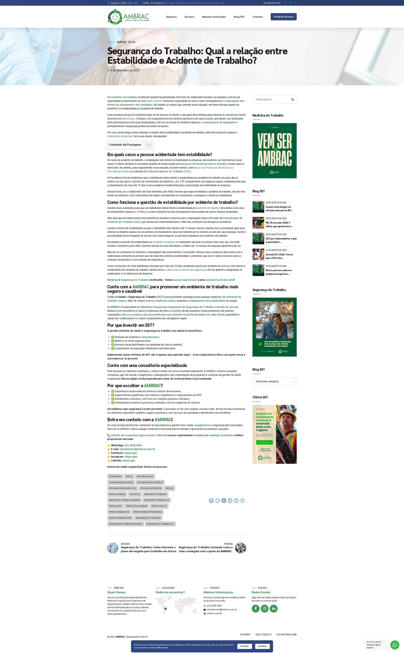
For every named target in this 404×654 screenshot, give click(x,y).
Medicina (112, 279)
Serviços (189, 16)
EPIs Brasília (115, 476)
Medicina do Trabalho (155, 494)
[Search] (292, 99)
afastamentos (150, 337)
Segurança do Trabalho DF (160, 524)
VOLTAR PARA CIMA (286, 634)
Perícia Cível (115, 506)
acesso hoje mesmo (185, 279)
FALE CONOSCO (264, 634)
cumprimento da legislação (219, 122)
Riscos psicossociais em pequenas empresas (279, 271)
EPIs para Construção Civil (122, 488)
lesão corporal (153, 100)
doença (225, 266)
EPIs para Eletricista (151, 488)
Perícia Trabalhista (119, 512)
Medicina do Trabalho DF (156, 500)
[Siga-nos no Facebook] (256, 609)
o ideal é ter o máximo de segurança (185, 269)
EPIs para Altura (145, 476)
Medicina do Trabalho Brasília (124, 500)
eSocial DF (135, 494)
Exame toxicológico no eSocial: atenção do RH (278, 208)
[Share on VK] (236, 500)
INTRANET (246, 634)
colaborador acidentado (120, 136)
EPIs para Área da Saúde (121, 482)
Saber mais (162, 647)
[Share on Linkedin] (230, 500)
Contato (258, 16)
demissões (128, 118)
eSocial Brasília (117, 494)
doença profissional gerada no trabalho (203, 163)
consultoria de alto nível (219, 279)
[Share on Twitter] (217, 500)
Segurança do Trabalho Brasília (125, 524)
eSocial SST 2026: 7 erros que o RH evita (279, 256)
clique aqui (130, 452)
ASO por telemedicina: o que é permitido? (281, 240)
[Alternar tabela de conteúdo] (146, 145)
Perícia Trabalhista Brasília (147, 512)
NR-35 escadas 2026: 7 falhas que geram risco (278, 224)
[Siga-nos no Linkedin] (274, 609)
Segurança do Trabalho (135, 279)
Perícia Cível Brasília (136, 506)
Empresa (171, 16)
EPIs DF (129, 476)
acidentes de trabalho (124, 97)
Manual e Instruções (214, 16)
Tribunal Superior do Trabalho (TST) (169, 171)
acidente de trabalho (207, 207)
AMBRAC (122, 42)
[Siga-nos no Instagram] (265, 609)
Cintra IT (144, 637)
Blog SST (239, 16)
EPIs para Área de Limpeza (150, 482)
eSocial (169, 488)
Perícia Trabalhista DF (120, 518)
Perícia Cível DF (159, 506)
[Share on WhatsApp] (242, 500)
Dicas (131, 42)
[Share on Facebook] (211, 500)
